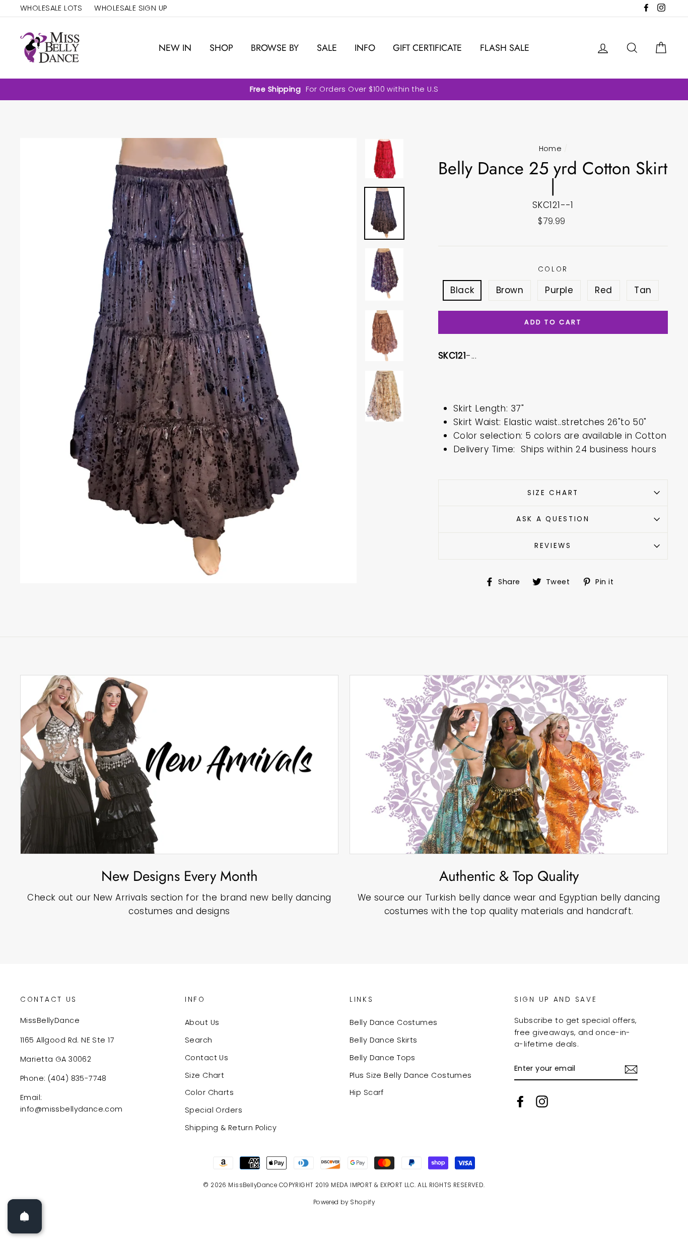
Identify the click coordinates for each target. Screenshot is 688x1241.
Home (550, 149)
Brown (509, 290)
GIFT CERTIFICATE (427, 47)
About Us (202, 1022)
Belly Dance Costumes (394, 1022)
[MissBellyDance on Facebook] (520, 1101)
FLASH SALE (504, 47)
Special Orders (213, 1110)
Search (199, 1040)
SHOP (221, 47)
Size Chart (553, 493)
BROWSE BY (275, 47)
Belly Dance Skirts (384, 1040)
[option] (344, 89)
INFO (365, 47)
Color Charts (209, 1092)
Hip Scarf (367, 1092)
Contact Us (206, 1058)
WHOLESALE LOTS (51, 8)
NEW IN (175, 47)
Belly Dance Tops (383, 1058)
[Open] (25, 1216)
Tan (642, 290)
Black (462, 290)
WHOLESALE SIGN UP (130, 8)
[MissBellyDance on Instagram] (542, 1101)
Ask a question (553, 519)
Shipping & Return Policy (231, 1128)
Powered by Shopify (344, 1202)
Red (603, 290)
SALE (327, 47)
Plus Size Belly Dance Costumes (411, 1075)
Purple (559, 290)
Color (553, 269)
